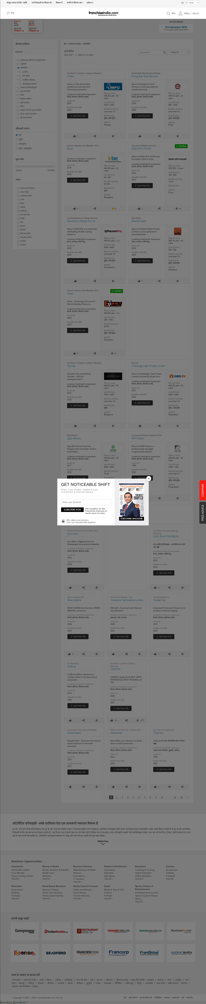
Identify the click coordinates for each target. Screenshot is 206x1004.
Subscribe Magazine (131, 519)
